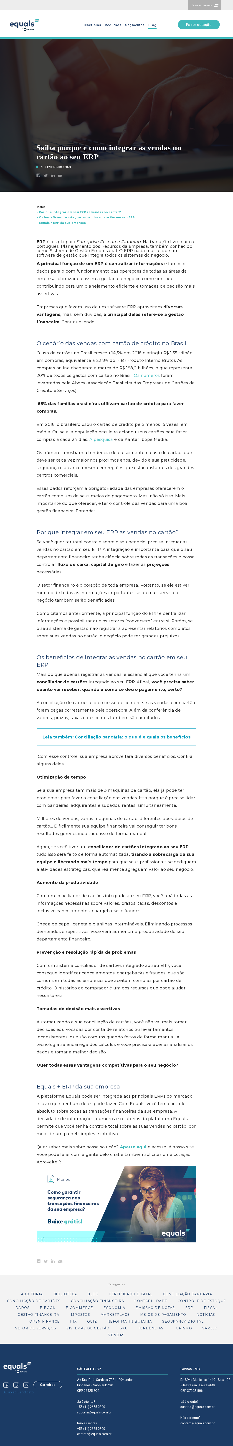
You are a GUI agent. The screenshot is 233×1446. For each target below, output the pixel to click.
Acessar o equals (201, 5)
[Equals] (17, 1367)
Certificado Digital (131, 1294)
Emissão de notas (155, 1308)
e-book (47, 1308)
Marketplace (115, 1315)
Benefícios (92, 25)
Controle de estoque (202, 1301)
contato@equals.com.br (94, 1434)
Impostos (79, 1315)
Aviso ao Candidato (18, 1392)
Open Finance (44, 1321)
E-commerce (79, 1308)
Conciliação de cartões (34, 1301)
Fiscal (211, 1308)
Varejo (210, 1328)
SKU (124, 1328)
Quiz (92, 1321)
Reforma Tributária (129, 1321)
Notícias (206, 1315)
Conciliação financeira (97, 1301)
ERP (189, 1308)
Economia (114, 1308)
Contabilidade (150, 1301)
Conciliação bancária (187, 1294)
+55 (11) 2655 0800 (91, 1407)
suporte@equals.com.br (94, 1412)
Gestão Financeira (38, 1315)
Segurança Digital (183, 1321)
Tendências (151, 1328)
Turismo (183, 1328)
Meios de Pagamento (163, 1315)
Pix (73, 1321)
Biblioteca (65, 1294)
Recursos (113, 25)
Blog (152, 25)
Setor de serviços (35, 1328)
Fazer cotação (199, 25)
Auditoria (32, 1294)
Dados (22, 1308)
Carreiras (48, 1385)
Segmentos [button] (135, 25)
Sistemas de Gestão (87, 1328)
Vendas (116, 1335)
